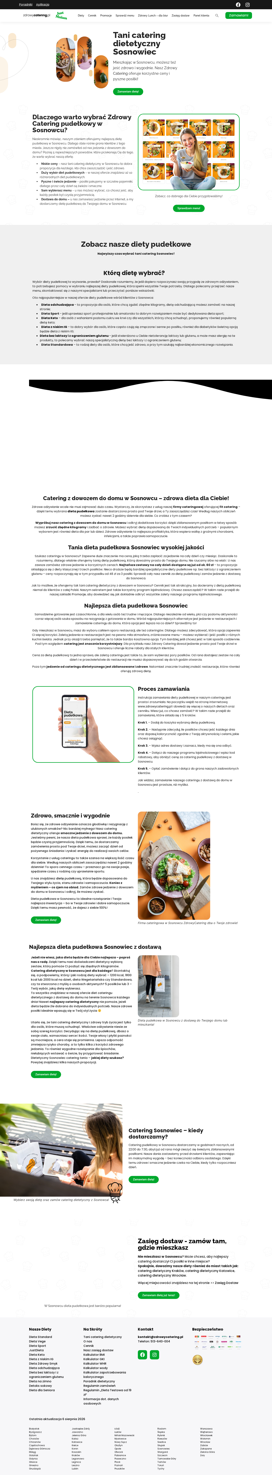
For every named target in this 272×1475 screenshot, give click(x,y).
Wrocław (205, 1442)
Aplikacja (42, 4)
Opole (118, 1448)
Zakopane (206, 1448)
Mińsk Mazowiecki (124, 1435)
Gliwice (33, 1462)
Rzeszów (162, 1438)
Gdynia (33, 1458)
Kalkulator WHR (94, 1363)
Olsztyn (119, 1445)
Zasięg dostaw (181, 15)
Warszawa (206, 1428)
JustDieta (36, 1350)
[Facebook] (238, 4)
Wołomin (205, 1438)
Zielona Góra (207, 1452)
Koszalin (76, 1452)
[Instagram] (247, 4)
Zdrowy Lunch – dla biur (153, 15)
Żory (202, 1455)
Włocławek (206, 1435)
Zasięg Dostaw (226, 1283)
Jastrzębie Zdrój (81, 1428)
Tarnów (161, 1462)
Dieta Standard (40, 1337)
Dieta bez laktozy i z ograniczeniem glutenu (46, 1374)
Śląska (161, 1432)
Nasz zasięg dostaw (98, 1350)
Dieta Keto (37, 1355)
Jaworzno (77, 1432)
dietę (60, 878)
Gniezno (33, 1465)
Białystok (34, 1428)
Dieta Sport (37, 1346)
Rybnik (161, 1435)
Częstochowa (37, 1445)
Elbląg (32, 1452)
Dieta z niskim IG (41, 1359)
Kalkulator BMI (94, 1355)
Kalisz (75, 1438)
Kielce (75, 1445)
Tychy (160, 1468)
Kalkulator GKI (94, 1359)
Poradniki (25, 4)
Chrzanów (35, 1442)
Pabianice (120, 1455)
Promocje (106, 15)
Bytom (32, 1435)
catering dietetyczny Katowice (209, 1271)
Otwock (119, 1452)
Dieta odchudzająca (44, 1368)
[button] (217, 15)
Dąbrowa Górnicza (39, 1448)
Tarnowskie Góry (166, 1458)
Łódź (117, 1428)
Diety (81, 15)
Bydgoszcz (35, 1432)
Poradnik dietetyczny (99, 1381)
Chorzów (34, 1438)
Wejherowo (206, 1432)
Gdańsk (33, 1455)
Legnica (76, 1462)
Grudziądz (35, 1468)
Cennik (92, 15)
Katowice (77, 1442)
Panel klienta (201, 15)
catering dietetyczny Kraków (161, 1271)
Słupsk (161, 1445)
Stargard (162, 1452)
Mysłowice (120, 1438)
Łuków (118, 1432)
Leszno (75, 1465)
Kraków (76, 1455)
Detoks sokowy (40, 1386)
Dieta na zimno (40, 1381)
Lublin (75, 1468)
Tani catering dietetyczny (102, 1337)
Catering (120, 73)
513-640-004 (160, 1341)
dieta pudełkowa (81, 511)
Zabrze (204, 1445)
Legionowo (78, 1458)
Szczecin (162, 1455)
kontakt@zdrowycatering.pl (160, 1337)
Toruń (160, 1465)
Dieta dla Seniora (42, 1390)
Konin (75, 1448)
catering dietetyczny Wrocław (162, 1275)
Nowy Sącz (121, 1442)
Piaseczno (120, 1458)
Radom (161, 1428)
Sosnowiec (163, 1448)
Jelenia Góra (79, 1435)
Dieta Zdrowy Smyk (43, 1363)
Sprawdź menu (125, 15)
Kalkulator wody (95, 1368)
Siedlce (161, 1442)
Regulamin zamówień (99, 1386)
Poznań (119, 1465)
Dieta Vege (37, 1341)
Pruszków (120, 1468)
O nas (87, 1341)
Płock (117, 1462)
